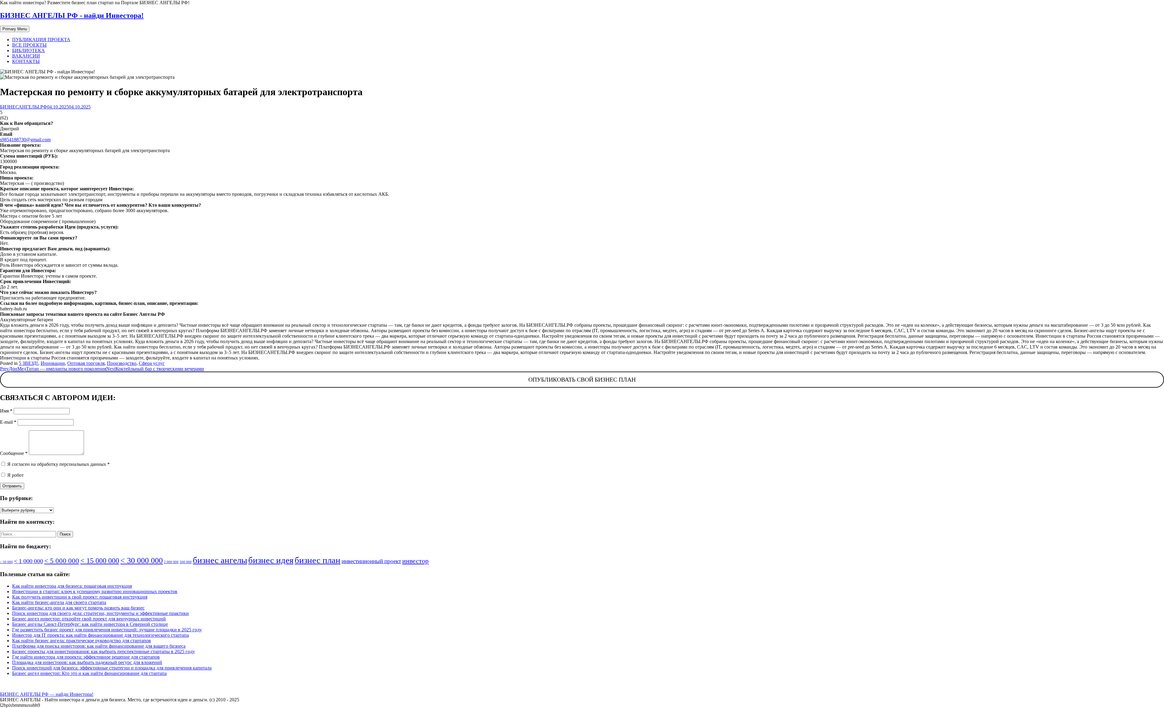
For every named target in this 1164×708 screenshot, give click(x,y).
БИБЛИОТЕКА (28, 50)
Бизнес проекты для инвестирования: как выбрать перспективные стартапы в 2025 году (103, 651)
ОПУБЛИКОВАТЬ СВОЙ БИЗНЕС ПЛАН (582, 379)
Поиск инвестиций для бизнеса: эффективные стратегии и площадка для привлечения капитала (112, 667)
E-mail (8, 422)
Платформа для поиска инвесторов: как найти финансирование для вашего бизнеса (99, 646)
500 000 (186, 562)
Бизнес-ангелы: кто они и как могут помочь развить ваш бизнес (78, 607)
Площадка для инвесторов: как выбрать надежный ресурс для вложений (87, 662)
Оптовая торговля (86, 363)
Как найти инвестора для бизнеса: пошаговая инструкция (72, 586)
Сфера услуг (152, 363)
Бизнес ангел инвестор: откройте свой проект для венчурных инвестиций (89, 618)
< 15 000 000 (99, 561)
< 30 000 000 (141, 560)
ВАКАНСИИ (26, 55)
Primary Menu (14, 29)
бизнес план (317, 560)
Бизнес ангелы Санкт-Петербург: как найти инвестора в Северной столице (90, 624)
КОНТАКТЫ (26, 61)
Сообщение (14, 453)
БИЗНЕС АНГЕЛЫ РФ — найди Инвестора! (46, 694)
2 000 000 (171, 562)
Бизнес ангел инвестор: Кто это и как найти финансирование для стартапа (89, 673)
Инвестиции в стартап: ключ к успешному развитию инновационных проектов (94, 591)
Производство (121, 363)
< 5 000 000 (61, 561)
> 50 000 (6, 562)
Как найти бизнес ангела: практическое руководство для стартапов (81, 640)
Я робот (15, 475)
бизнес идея (270, 560)
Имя (6, 410)
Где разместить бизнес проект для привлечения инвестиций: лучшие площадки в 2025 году (107, 629)
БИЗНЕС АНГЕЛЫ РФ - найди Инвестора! (72, 15)
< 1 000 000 (28, 561)
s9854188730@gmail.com (25, 139)
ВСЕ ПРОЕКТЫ (29, 45)
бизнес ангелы (220, 560)
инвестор (415, 561)
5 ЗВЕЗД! (28, 363)
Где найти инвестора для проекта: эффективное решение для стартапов (86, 657)
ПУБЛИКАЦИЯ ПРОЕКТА (41, 39)
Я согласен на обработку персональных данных (58, 464)
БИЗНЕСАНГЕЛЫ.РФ (23, 106)
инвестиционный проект (371, 561)
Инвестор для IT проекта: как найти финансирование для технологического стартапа (100, 635)
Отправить (12, 486)
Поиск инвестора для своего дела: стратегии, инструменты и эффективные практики (100, 613)
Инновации (53, 363)
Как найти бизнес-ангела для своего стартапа (59, 602)
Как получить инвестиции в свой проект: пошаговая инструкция (79, 596)
